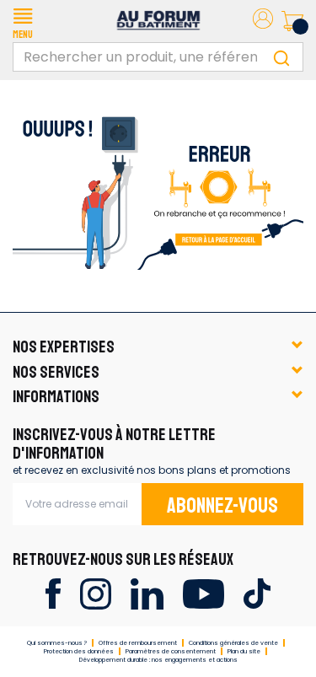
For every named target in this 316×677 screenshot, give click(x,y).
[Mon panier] (292, 21)
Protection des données (79, 651)
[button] (23, 21)
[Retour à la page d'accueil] (158, 187)
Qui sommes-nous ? (57, 643)
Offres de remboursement (138, 643)
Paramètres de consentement (171, 651)
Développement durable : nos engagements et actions (158, 660)
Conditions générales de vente (233, 643)
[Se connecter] (263, 21)
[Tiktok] (257, 592)
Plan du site (244, 651)
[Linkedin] (147, 592)
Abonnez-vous (222, 505)
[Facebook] (53, 592)
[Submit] (281, 57)
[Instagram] (95, 592)
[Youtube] (203, 592)
